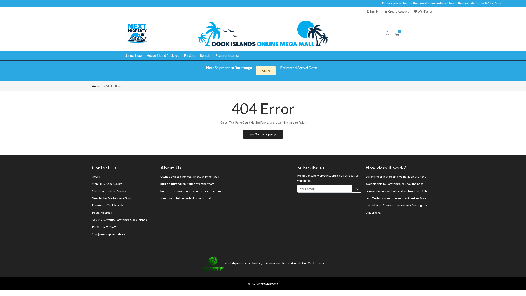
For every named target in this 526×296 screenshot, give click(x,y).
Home (96, 86)
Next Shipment (268, 284)
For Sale (189, 55)
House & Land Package (162, 55)
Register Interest (227, 55)
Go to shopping (265, 134)
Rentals (205, 55)
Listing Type (133, 55)
